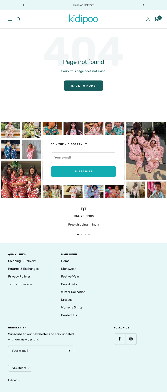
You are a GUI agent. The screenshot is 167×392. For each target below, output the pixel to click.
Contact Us (69, 315)
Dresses (67, 300)
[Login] (148, 19)
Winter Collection (73, 292)
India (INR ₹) (18, 368)
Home (65, 261)
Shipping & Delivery (22, 261)
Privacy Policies (19, 276)
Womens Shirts (71, 307)
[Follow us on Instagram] (130, 339)
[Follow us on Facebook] (119, 339)
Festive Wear (70, 276)
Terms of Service (20, 284)
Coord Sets (69, 284)
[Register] (68, 350)
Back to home (83, 85)
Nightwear (68, 269)
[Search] (18, 19)
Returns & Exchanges (23, 269)
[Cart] (157, 19)
